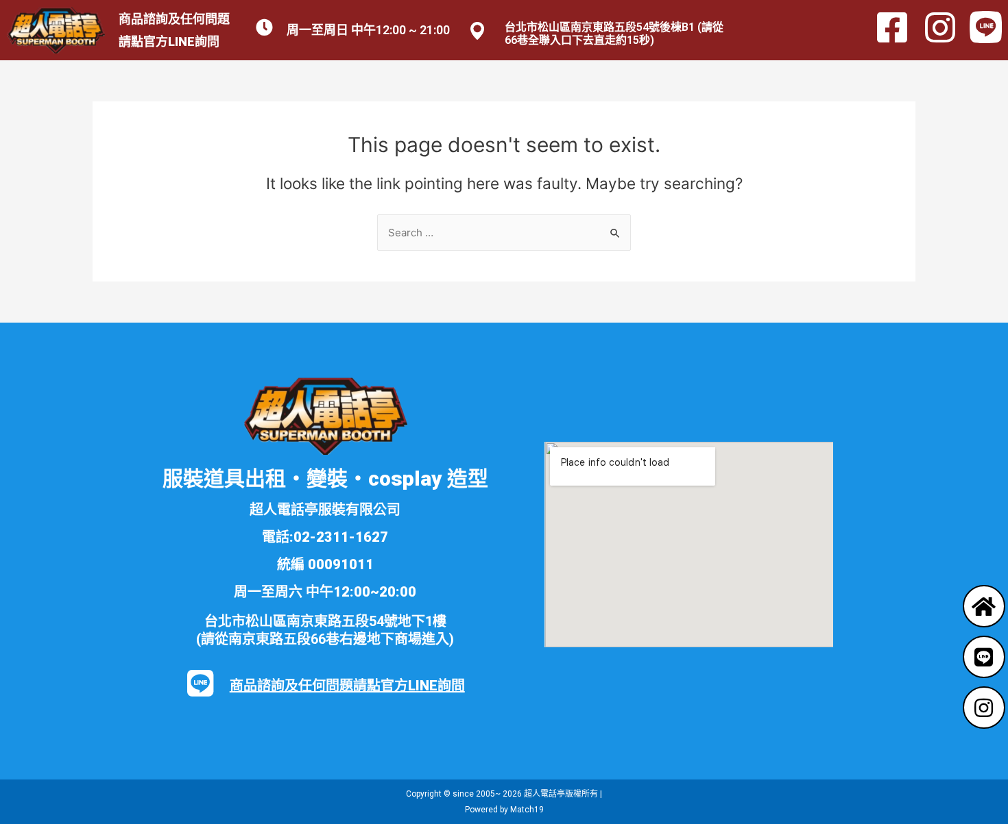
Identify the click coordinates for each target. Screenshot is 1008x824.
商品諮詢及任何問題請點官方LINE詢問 (347, 685)
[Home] (984, 606)
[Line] (984, 657)
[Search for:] (504, 232)
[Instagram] (984, 707)
